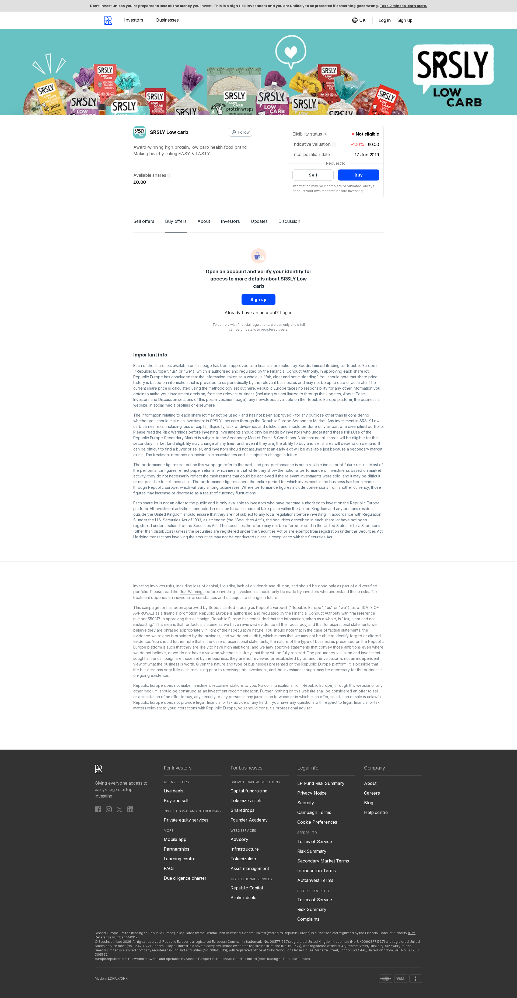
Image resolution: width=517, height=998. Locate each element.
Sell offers (143, 221)
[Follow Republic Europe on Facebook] (98, 809)
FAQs (169, 868)
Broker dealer (244, 897)
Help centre (376, 812)
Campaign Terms (314, 812)
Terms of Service (314, 841)
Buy (359, 175)
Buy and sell (176, 800)
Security (305, 802)
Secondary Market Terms (323, 861)
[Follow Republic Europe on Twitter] (119, 809)
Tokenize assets (246, 800)
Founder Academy (249, 820)
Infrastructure (244, 849)
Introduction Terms (316, 870)
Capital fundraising (248, 790)
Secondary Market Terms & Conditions (261, 437)
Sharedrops (242, 810)
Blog (368, 802)
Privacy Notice (312, 793)
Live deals (173, 790)
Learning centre (179, 858)
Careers (372, 793)
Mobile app (175, 839)
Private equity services (186, 820)
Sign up (258, 299)
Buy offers (176, 221)
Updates (259, 221)
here (251, 388)
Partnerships (176, 849)
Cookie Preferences (317, 822)
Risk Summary (311, 851)
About (203, 221)
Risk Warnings (175, 432)
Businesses (167, 20)
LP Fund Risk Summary (320, 783)
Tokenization (243, 858)
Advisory (239, 839)
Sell (313, 175)
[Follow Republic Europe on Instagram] (109, 809)
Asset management (249, 868)
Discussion (289, 221)
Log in (286, 312)
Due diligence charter (185, 878)
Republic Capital (246, 887)
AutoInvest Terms (315, 880)
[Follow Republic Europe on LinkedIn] (130, 809)
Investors (133, 20)
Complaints (308, 919)
